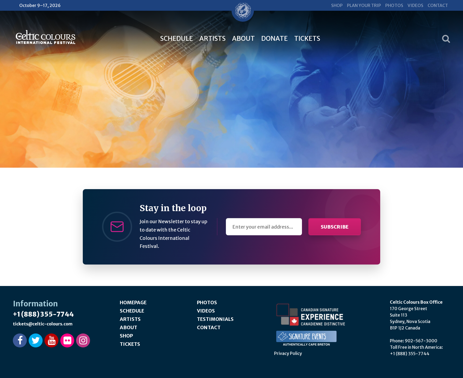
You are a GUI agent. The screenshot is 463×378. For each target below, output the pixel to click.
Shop (337, 5)
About (243, 38)
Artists (212, 38)
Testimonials (215, 319)
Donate (274, 38)
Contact (438, 5)
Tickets (307, 38)
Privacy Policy (288, 353)
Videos (415, 5)
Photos (394, 5)
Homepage (133, 302)
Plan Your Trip (364, 5)
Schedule (176, 38)
